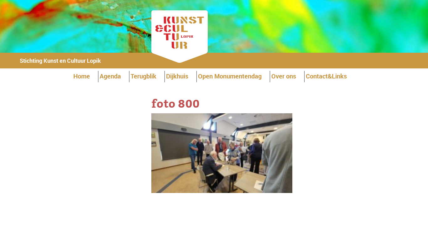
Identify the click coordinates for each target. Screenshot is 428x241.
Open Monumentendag (230, 76)
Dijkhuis (177, 76)
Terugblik (143, 76)
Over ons (283, 76)
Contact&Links (326, 76)
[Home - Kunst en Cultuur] (179, 60)
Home (81, 76)
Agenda (110, 76)
